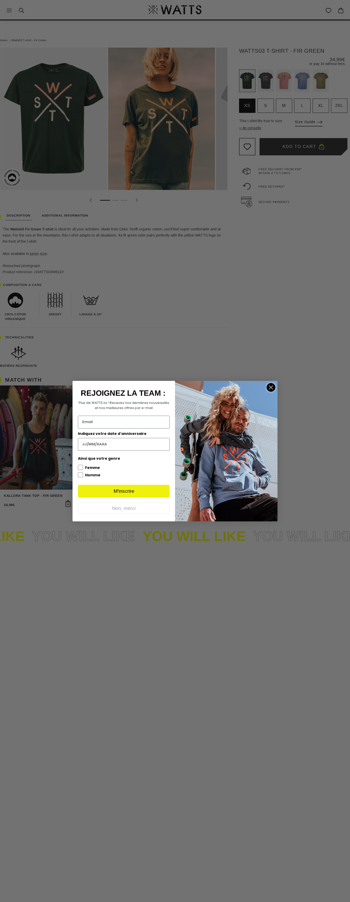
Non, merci (124, 508)
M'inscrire (124, 491)
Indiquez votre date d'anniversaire (112, 433)
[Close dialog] (270, 387)
